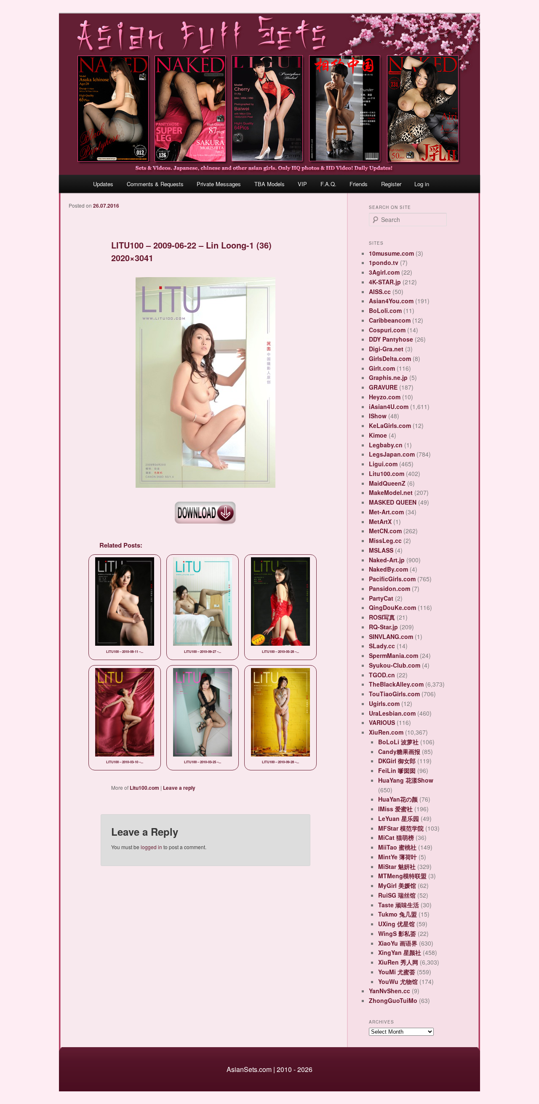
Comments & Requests (155, 184)
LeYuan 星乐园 (398, 818)
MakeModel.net (391, 492)
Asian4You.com (391, 301)
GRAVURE (383, 387)
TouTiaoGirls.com (394, 694)
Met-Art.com (386, 512)
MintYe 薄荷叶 (397, 857)
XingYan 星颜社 (399, 952)
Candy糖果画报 (399, 751)
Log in (421, 184)
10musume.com (391, 253)
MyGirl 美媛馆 (397, 885)
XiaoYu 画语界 (397, 943)
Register (391, 184)
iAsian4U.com (388, 406)
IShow (378, 416)
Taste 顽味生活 (398, 905)
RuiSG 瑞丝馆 (397, 895)
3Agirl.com (384, 272)
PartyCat (381, 598)
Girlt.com (382, 368)
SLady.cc (382, 646)
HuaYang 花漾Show (405, 780)
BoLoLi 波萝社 (398, 742)
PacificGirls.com (392, 579)
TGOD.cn (382, 675)
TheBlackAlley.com (396, 684)
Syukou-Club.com (394, 665)
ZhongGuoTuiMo (393, 1000)
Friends (359, 184)
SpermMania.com (393, 655)
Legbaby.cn (386, 445)
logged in (151, 846)
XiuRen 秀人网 (398, 962)
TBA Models (269, 184)
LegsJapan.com (392, 454)
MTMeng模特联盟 (402, 875)
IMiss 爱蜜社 (395, 809)
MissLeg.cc (385, 540)
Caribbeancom (390, 320)
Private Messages (219, 184)
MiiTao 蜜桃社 (397, 847)
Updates (103, 184)
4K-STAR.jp (385, 282)
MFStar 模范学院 (401, 828)
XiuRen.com (386, 732)
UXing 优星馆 (396, 924)
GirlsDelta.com (390, 358)
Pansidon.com (389, 588)
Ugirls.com (384, 703)
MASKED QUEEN (392, 502)
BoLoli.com (385, 310)
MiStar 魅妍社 (397, 866)
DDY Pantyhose (391, 339)
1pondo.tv (383, 262)
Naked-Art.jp (387, 560)
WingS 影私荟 (397, 933)
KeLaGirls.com (390, 425)
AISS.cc (380, 291)
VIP (302, 184)
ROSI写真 (382, 617)
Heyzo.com (384, 397)
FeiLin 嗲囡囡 (397, 770)
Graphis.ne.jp (388, 377)
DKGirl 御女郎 (397, 760)
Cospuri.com (387, 330)
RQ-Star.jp (383, 627)
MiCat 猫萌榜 (396, 837)
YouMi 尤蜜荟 (396, 972)
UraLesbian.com (392, 713)
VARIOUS (382, 722)
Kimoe (378, 435)
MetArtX (380, 521)
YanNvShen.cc (389, 990)
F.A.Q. (328, 184)
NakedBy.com (388, 569)
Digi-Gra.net (386, 349)
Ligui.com (383, 464)
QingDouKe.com (392, 607)
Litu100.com (144, 787)
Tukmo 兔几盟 (397, 914)
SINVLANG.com (391, 636)
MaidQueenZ (387, 483)
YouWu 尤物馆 (398, 981)
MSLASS (381, 550)
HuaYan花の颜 (398, 799)
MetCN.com (385, 531)
